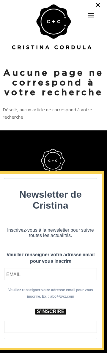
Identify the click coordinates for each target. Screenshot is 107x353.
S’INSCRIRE (50, 311)
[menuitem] (91, 12)
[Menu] (91, 15)
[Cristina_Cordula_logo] (53, 27)
